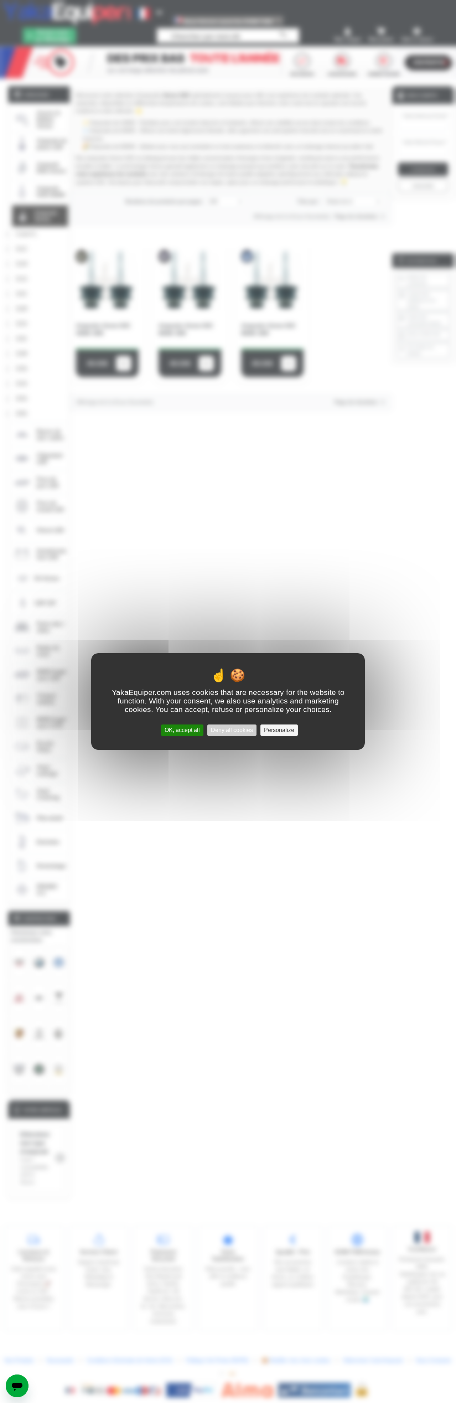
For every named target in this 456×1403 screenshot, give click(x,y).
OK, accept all (182, 730)
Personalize (279, 730)
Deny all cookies (232, 730)
